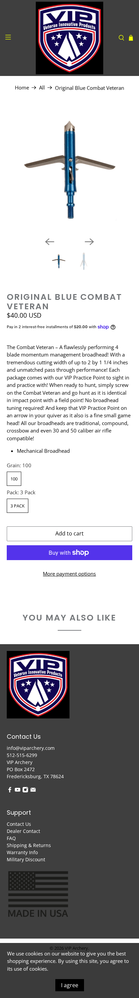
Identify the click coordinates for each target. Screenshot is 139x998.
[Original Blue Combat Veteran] (69, 169)
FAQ (11, 838)
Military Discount (26, 859)
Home (22, 87)
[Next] (89, 242)
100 (14, 479)
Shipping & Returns (29, 845)
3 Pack (17, 506)
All (42, 87)
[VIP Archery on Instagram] (25, 791)
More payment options (69, 573)
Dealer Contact (23, 831)
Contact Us (19, 824)
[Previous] (50, 242)
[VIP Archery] (69, 38)
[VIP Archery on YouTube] (18, 791)
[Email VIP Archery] (33, 791)
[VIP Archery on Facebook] (10, 791)
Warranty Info (22, 852)
